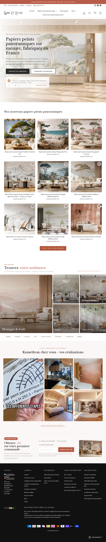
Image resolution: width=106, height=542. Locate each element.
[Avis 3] (13, 85)
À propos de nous (29, 478)
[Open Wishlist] (95, 13)
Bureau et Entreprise (90, 475)
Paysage (17, 336)
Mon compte (68, 475)
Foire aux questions (69, 478)
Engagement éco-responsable (32, 481)
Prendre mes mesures (70, 484)
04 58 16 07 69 (10, 478)
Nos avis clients (28, 495)
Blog (25, 499)
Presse (26, 502)
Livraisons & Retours (70, 487)
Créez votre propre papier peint (53, 15)
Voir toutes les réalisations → (53, 425)
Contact (22, 5)
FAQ (5, 5)
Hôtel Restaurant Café (90, 481)
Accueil (32, 11)
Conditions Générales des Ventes (31, 485)
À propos (28, 5)
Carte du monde (46, 336)
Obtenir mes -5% (66, 449)
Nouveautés (64, 11)
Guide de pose (68, 481)
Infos (73, 11)
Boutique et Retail (89, 478)
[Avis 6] (16, 85)
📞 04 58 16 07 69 (39, 5)
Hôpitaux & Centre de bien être (91, 485)
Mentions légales (29, 492)
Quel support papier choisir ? (72, 490)
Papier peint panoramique (46, 11)
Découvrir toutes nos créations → (89, 271)
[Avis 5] (15, 85)
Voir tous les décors (53, 248)
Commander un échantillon (43, 71)
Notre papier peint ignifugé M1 (93, 499)
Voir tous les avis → (42, 85)
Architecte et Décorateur (91, 492)
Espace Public (88, 495)
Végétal (8, 336)
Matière (80, 336)
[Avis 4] (14, 85)
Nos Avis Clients (13, 5)
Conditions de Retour (30, 489)
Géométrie (58, 336)
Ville (35, 336)
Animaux (27, 336)
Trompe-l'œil (69, 336)
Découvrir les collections (17, 71)
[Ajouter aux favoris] (33, 121)
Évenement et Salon (90, 489)
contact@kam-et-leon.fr (9, 475)
